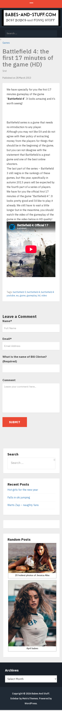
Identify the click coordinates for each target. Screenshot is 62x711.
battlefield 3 (19, 292)
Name (7, 321)
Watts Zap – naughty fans (23, 505)
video (44, 295)
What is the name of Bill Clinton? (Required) (24, 359)
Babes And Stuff (40, 693)
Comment (9, 380)
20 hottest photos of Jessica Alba (32, 575)
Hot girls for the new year (22, 489)
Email (7, 339)
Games (6, 42)
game (23, 295)
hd (39, 295)
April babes (32, 648)
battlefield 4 (33, 292)
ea (17, 295)
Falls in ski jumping (18, 497)
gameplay (32, 295)
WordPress (31, 703)
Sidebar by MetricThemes (24, 698)
